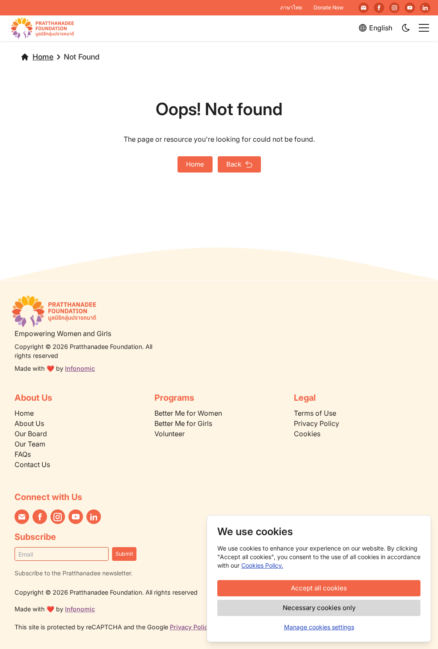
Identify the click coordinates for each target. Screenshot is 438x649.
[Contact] (363, 8)
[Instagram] (394, 8)
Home (43, 56)
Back (233, 164)
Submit (124, 554)
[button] (406, 28)
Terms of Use (315, 413)
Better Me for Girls (183, 423)
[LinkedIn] (425, 8)
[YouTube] (410, 8)
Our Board (31, 433)
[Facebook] (379, 8)
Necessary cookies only (319, 608)
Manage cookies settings (319, 627)
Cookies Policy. (262, 565)
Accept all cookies (319, 588)
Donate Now (328, 7)
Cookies (307, 433)
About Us (29, 423)
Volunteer (169, 433)
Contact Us (32, 464)
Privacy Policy (316, 423)
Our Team (30, 444)
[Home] (90, 311)
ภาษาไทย (291, 7)
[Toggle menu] (424, 28)
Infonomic (80, 368)
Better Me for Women (188, 413)
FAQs (23, 454)
